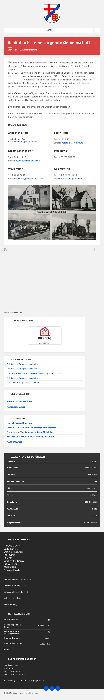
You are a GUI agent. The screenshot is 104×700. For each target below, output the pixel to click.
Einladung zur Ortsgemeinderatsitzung (23, 364)
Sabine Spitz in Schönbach (20, 401)
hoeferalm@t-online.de (71, 143)
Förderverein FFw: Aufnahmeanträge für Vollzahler (31, 427)
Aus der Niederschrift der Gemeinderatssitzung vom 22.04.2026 (35, 373)
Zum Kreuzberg (10, 604)
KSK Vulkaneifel (10, 564)
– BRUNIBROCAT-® (12, 546)
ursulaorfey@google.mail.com (28, 179)
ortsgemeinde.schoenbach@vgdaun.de (27, 680)
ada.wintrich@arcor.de (71, 179)
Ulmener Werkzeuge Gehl (15, 585)
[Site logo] (52, 22)
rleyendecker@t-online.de (27, 161)
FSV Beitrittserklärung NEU (19, 423)
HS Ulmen (8, 558)
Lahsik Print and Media (14, 561)
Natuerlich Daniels (12, 570)
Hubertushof (9, 555)
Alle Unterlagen (14, 442)
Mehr (6, 649)
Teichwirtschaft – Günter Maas (17, 579)
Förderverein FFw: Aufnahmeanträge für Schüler (30, 432)
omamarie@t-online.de (25, 142)
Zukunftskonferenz (28, 50)
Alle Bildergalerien (16, 407)
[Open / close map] (97, 30)
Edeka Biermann (11, 549)
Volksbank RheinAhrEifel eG (16, 592)
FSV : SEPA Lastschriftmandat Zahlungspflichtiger (31, 436)
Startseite (12, 50)
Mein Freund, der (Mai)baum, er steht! (23, 382)
